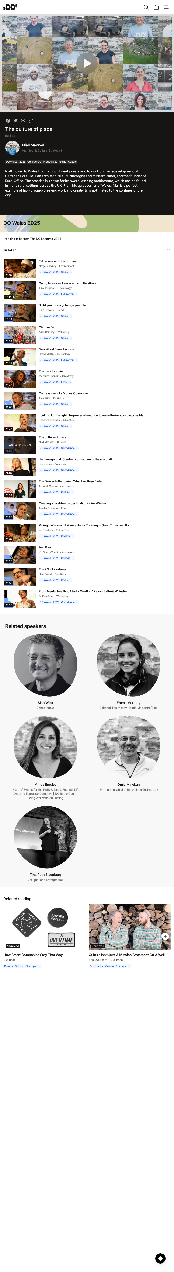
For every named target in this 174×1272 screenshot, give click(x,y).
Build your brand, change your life (62, 305)
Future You (61, 464)
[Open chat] (160, 1258)
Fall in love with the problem (59, 261)
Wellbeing (64, 332)
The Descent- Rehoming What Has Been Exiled (71, 481)
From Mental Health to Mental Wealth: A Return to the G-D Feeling (85, 591)
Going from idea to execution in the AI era (68, 283)
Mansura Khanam (49, 376)
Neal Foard (45, 574)
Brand (60, 310)
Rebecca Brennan (49, 420)
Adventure (69, 420)
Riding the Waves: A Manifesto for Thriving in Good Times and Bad (86, 525)
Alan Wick (45, 398)
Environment (67, 266)
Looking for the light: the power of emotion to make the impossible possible (92, 415)
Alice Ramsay (47, 332)
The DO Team (98, 960)
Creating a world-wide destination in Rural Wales (74, 503)
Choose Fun (47, 327)
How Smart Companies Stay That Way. (34, 955)
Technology (66, 288)
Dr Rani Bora (46, 596)
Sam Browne (46, 310)
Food (65, 508)
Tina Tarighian (47, 288)
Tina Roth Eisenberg (45, 874)
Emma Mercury (128, 703)
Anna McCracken (49, 486)
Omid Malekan (129, 784)
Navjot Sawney (48, 266)
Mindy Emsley (45, 784)
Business (11, 135)
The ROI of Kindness (53, 569)
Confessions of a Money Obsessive (64, 393)
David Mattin (46, 354)
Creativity (68, 376)
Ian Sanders (46, 530)
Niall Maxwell (34, 145)
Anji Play (45, 547)
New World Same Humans (57, 349)
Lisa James (45, 464)
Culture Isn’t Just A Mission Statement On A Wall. (128, 955)
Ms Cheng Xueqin (49, 552)
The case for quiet (52, 371)
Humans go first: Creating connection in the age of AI (77, 459)
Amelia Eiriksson (49, 508)
